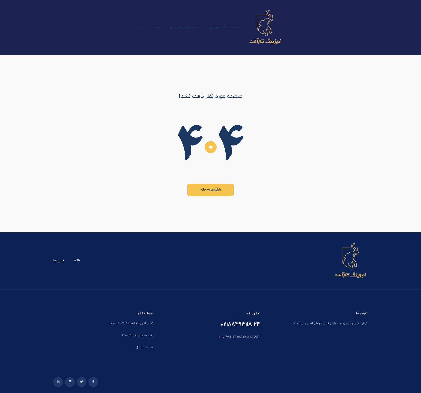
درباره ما (156, 27)
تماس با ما (137, 27)
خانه (77, 260)
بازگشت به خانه (210, 190)
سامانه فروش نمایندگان (184, 27)
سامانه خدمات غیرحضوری (223, 27)
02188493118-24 (240, 324)
